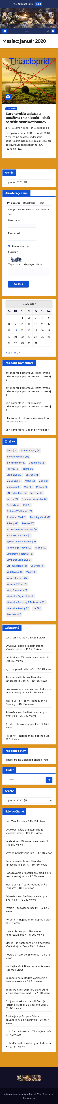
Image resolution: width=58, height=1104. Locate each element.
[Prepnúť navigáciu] (26, 31)
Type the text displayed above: (26, 264)
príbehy (12, 523)
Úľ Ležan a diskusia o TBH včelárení (27, 1031)
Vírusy (31, 572)
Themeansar (29, 1098)
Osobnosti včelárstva (34, 499)
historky (12, 468)
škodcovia (14, 614)
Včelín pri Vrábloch (37, 429)
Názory (12, 499)
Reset (41, 203)
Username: (14, 220)
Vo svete (37, 566)
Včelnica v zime (17, 584)
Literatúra (32, 474)
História (27, 468)
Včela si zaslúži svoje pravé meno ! (27, 657)
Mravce (41, 487)
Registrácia (29, 203)
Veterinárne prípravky (20, 553)
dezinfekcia (37, 462)
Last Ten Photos (15, 637)
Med (43, 481)
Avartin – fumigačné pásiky (22, 724)
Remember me (20, 246)
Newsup (47, 1094)
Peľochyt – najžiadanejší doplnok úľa (27, 735)
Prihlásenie (13, 203)
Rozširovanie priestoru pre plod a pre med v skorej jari (28, 376)
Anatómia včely (30, 450)
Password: (14, 233)
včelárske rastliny (18, 608)
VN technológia (17, 566)
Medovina (13, 487)
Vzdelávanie (15, 572)
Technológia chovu (19, 547)
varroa (40, 547)
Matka (30, 481)
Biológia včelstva (18, 456)
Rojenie (28, 523)
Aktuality (11, 109)
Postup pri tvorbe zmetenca (22, 954)
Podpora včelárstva (19, 511)
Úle (37, 608)
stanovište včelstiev (18, 535)
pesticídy (13, 505)
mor (28, 487)
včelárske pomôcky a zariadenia (26, 602)
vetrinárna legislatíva (19, 559)
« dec (9, 352)
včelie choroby (17, 578)
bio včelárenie (16, 462)
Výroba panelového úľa (20, 669)
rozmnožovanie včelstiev (22, 529)
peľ (26, 505)
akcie (12, 450)
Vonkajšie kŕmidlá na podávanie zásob (28, 966)
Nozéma (36, 493)
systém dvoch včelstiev (21, 541)
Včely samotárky (17, 590)
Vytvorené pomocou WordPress (19, 1094)
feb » (17, 352)
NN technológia (17, 493)
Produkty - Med (16, 517)
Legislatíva (14, 474)
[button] (48, 31)
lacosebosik (41, 128)
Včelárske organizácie (20, 596)
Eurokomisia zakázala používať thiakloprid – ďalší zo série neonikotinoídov (27, 118)
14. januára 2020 (18, 128)
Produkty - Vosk (40, 517)
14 (15, 330)
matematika (14, 481)
